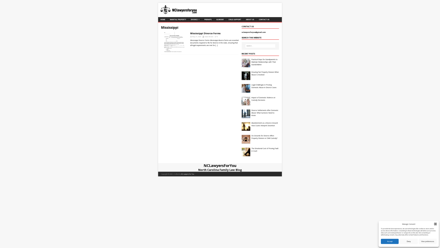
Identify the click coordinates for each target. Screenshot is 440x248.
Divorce (194, 19)
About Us (250, 19)
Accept (389, 241)
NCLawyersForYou (220, 165)
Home (162, 19)
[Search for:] (260, 46)
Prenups (208, 19)
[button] (435, 224)
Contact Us (264, 19)
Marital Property (178, 19)
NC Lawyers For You (187, 174)
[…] (216, 45)
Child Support (234, 19)
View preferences (427, 241)
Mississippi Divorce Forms (205, 33)
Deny (409, 241)
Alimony (220, 19)
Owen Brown (208, 37)
